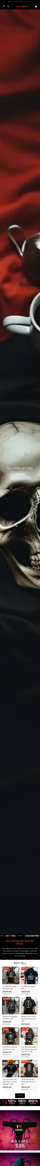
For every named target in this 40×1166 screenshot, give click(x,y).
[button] (4, 6)
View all (20, 1096)
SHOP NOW (20, 474)
